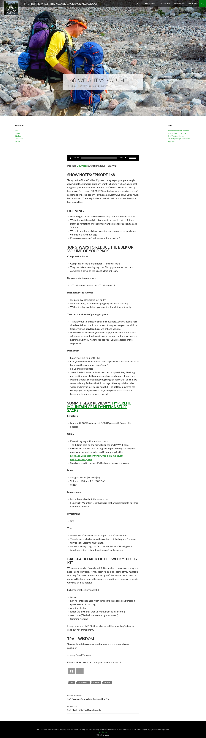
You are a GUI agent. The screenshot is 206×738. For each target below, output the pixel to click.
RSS (16, 130)
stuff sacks (83, 683)
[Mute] (126, 158)
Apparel (171, 141)
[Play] (71, 158)
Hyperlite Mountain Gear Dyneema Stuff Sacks (99, 407)
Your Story (179, 4)
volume (96, 683)
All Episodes (164, 4)
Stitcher (18, 136)
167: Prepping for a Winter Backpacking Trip (88, 697)
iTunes (17, 133)
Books (179, 139)
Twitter (17, 141)
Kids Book (178, 130)
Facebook (19, 139)
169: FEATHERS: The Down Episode (84, 708)
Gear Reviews (149, 4)
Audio (73, 86)
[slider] (133, 158)
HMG (72, 683)
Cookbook (177, 133)
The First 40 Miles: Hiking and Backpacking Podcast (61, 3)
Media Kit (103, 732)
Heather (104, 86)
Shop (138, 4)
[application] (103, 158)
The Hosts (192, 4)
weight (107, 683)
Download (82, 165)
